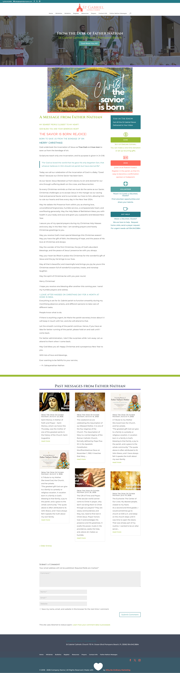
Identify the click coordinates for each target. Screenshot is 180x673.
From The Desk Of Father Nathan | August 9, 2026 (123, 416)
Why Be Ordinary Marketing (118, 670)
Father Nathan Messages (118, 13)
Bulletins (68, 13)
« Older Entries (45, 546)
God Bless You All (89, 43)
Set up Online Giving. (125, 144)
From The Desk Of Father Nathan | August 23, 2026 (52, 416)
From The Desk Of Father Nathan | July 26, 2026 (88, 491)
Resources (84, 13)
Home (51, 13)
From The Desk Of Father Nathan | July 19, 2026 (123, 494)
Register (76, 13)
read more (45, 441)
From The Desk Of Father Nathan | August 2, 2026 (52, 473)
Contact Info (103, 13)
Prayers (93, 13)
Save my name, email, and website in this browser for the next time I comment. (75, 609)
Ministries (59, 13)
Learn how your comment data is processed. (91, 625)
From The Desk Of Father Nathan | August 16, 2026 (88, 416)
